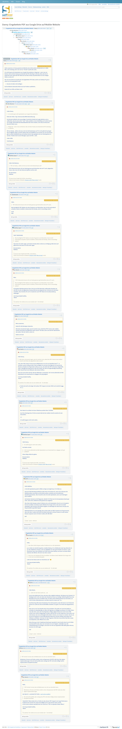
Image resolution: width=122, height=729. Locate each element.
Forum (18, 1)
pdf (19, 60)
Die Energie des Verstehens (14, 727)
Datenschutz (31, 727)
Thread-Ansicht (26, 11)
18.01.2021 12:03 (32, 478)
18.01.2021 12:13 (37, 535)
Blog (23, 1)
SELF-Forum (6, 58)
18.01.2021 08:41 (28, 349)
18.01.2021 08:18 (23, 270)
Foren (29, 7)
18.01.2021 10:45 (26, 403)
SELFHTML (5, 1)
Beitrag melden (7, 93)
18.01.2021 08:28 (22, 316)
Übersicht (24, 7)
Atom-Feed (32, 11)
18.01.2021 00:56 (11, 60)
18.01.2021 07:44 (22, 194)
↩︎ (22, 387)
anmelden (24, 96)
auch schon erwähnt (45, 694)
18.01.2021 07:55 (27, 228)
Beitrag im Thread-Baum (43, 96)
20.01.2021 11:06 (32, 677)
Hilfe (48, 7)
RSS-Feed (37, 11)
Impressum (24, 727)
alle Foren (11, 96)
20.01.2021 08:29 (29, 648)
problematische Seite (10, 63)
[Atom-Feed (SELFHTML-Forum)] (3, 18)
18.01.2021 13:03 (37, 582)
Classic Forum (42, 727)
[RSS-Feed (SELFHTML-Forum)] (7, 18)
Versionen (43, 582)
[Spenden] (11, 18)
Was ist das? (35, 180)
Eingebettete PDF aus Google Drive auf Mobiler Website (24, 58)
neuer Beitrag (18, 7)
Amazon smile (28, 180)
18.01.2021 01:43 (20, 104)
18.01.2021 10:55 (36, 434)
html (16, 60)
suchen (44, 7)
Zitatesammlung (37, 7)
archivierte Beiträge (44, 11)
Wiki (12, 1)
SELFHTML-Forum (18, 11)
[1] (57, 363)
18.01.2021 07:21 (22, 155)
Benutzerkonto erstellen (32, 96)
